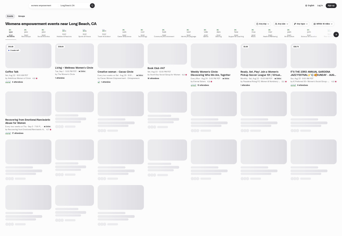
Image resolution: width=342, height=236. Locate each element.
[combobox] (74, 5)
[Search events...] (92, 5)
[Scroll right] (336, 34)
